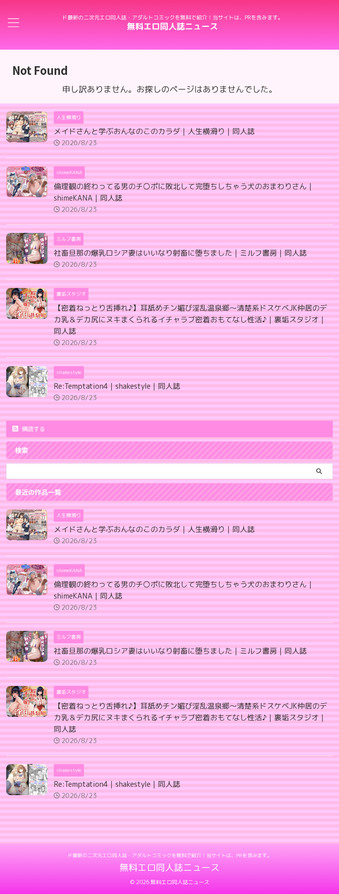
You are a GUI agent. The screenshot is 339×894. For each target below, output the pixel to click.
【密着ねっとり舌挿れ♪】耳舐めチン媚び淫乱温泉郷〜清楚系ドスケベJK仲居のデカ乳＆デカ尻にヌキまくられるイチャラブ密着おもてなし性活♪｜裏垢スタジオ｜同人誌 (190, 319)
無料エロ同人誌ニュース (172, 26)
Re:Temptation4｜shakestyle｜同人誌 (117, 386)
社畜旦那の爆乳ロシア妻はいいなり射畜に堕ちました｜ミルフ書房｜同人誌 (180, 253)
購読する (32, 429)
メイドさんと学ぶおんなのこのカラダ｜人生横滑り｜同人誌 (154, 131)
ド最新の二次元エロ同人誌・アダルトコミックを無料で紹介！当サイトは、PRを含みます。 (169, 855)
